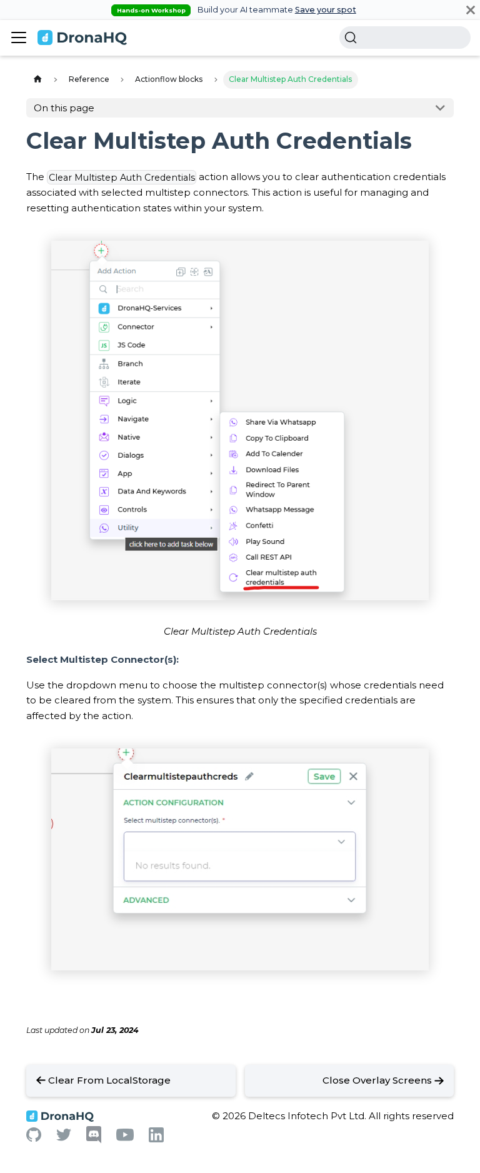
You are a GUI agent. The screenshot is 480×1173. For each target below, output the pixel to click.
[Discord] (93, 1140)
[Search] (405, 37)
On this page (64, 108)
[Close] (470, 9)
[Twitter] (63, 1138)
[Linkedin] (156, 1139)
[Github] (33, 1138)
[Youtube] (125, 1138)
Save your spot (325, 9)
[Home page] (37, 80)
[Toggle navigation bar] (18, 37)
